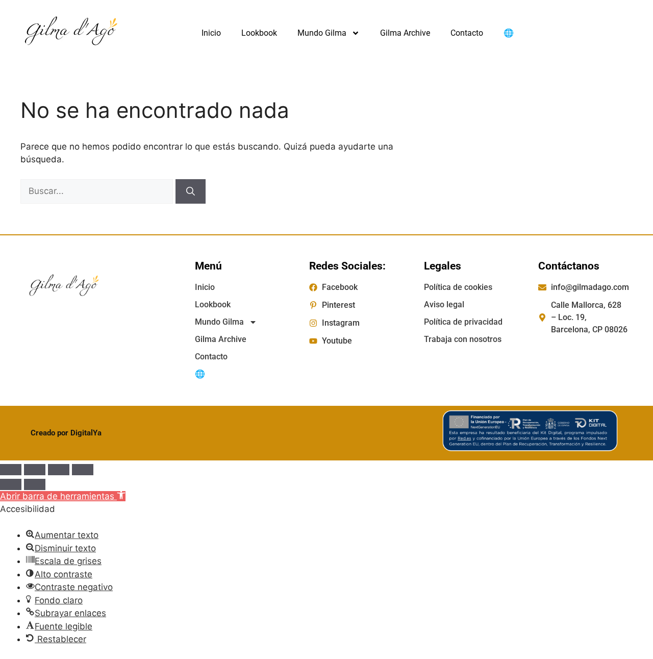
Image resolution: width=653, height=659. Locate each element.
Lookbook (259, 33)
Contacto (466, 33)
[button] (62, 496)
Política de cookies (458, 287)
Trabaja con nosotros (462, 339)
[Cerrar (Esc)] (82, 469)
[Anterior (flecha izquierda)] (10, 484)
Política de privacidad (463, 322)
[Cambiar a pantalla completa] (34, 469)
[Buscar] (190, 191)
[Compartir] (58, 469)
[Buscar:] (97, 191)
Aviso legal (444, 304)
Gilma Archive (405, 33)
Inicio (211, 33)
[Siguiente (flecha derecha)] (34, 484)
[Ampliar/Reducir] (10, 469)
